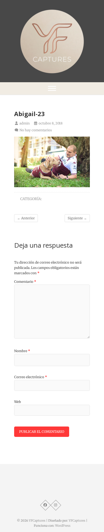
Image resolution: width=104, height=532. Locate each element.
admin (24, 123)
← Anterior (26, 218)
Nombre (22, 351)
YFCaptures (37, 520)
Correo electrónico (30, 377)
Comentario (25, 282)
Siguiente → (77, 218)
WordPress (62, 525)
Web (17, 402)
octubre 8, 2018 (50, 123)
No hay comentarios (35, 130)
